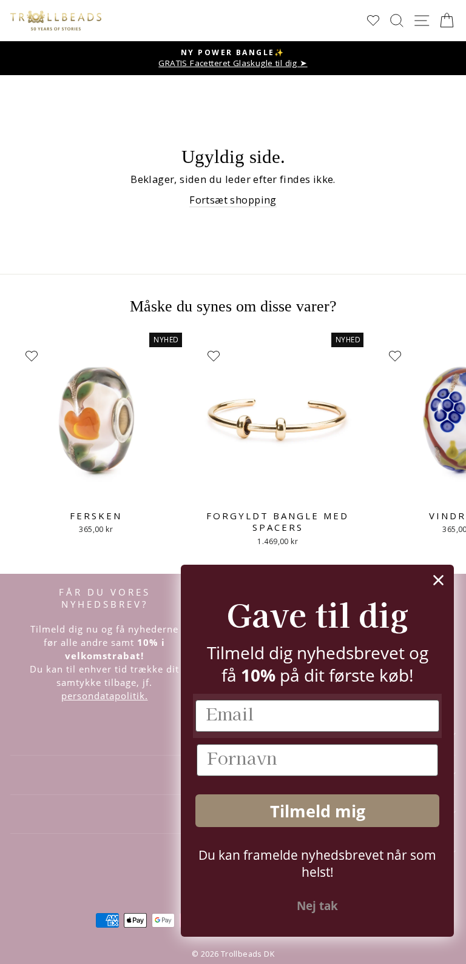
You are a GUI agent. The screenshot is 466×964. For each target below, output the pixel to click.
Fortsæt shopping (233, 200)
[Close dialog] (438, 580)
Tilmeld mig (317, 811)
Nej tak (317, 906)
